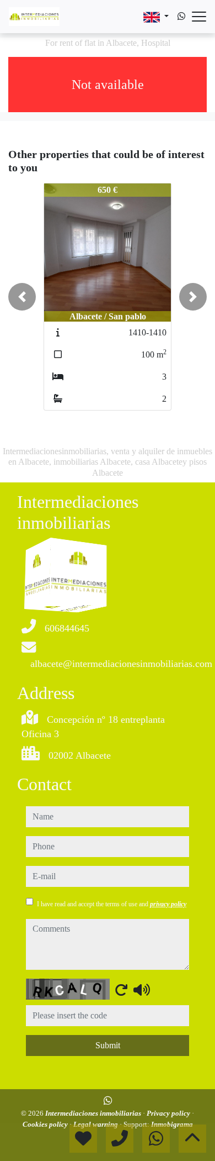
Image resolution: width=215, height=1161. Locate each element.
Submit (107, 1045)
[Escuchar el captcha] (141, 990)
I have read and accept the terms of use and (111, 904)
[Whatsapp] (181, 16)
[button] (22, 297)
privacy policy (168, 904)
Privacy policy (169, 1113)
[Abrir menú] (199, 17)
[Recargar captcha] (121, 990)
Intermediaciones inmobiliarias (94, 1113)
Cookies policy (46, 1124)
